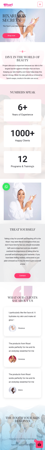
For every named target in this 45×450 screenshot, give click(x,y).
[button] (6, 186)
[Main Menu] (40, 4)
